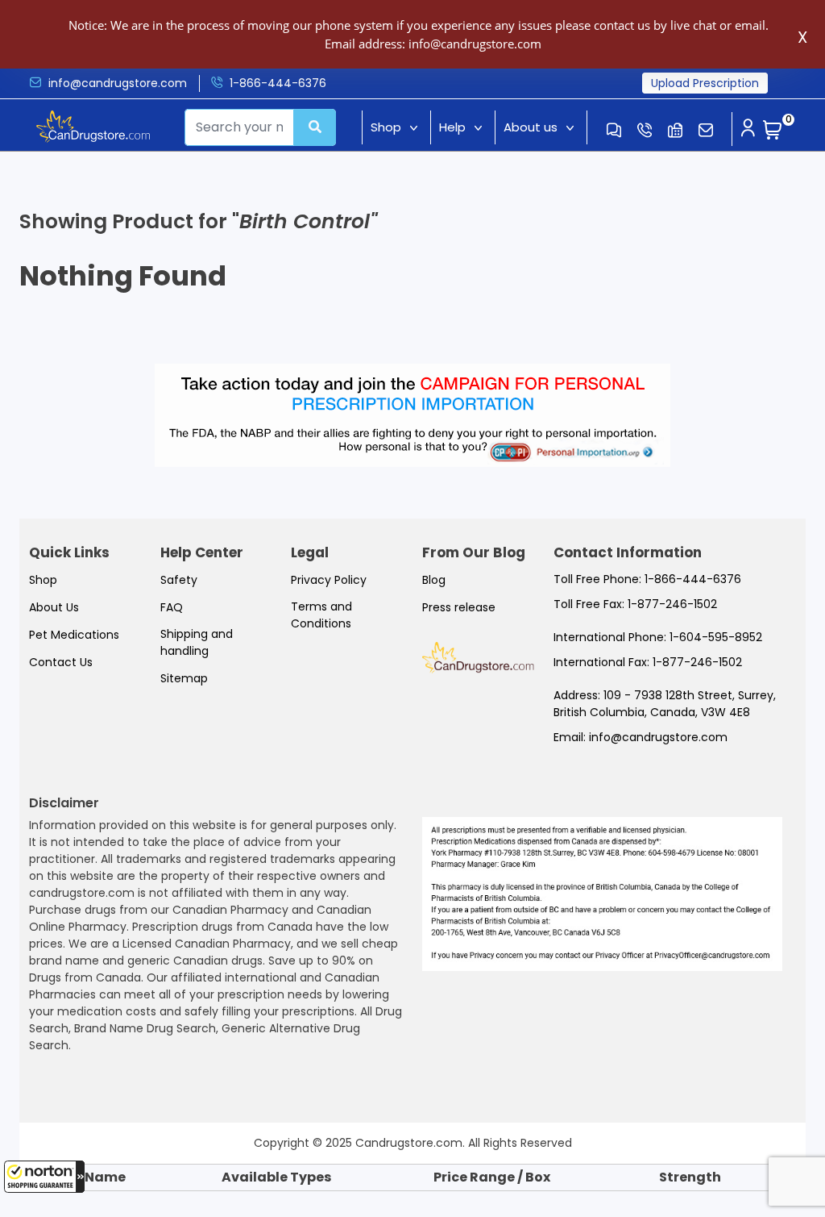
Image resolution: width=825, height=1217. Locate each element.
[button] (44, 1177)
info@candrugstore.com (117, 83)
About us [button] (531, 127)
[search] (315, 127)
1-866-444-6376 (278, 83)
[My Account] (748, 129)
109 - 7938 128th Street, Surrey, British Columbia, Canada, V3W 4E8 (664, 703)
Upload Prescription (705, 83)
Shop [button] (386, 127)
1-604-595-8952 (716, 637)
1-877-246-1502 (672, 604)
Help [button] (452, 127)
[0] (772, 130)
